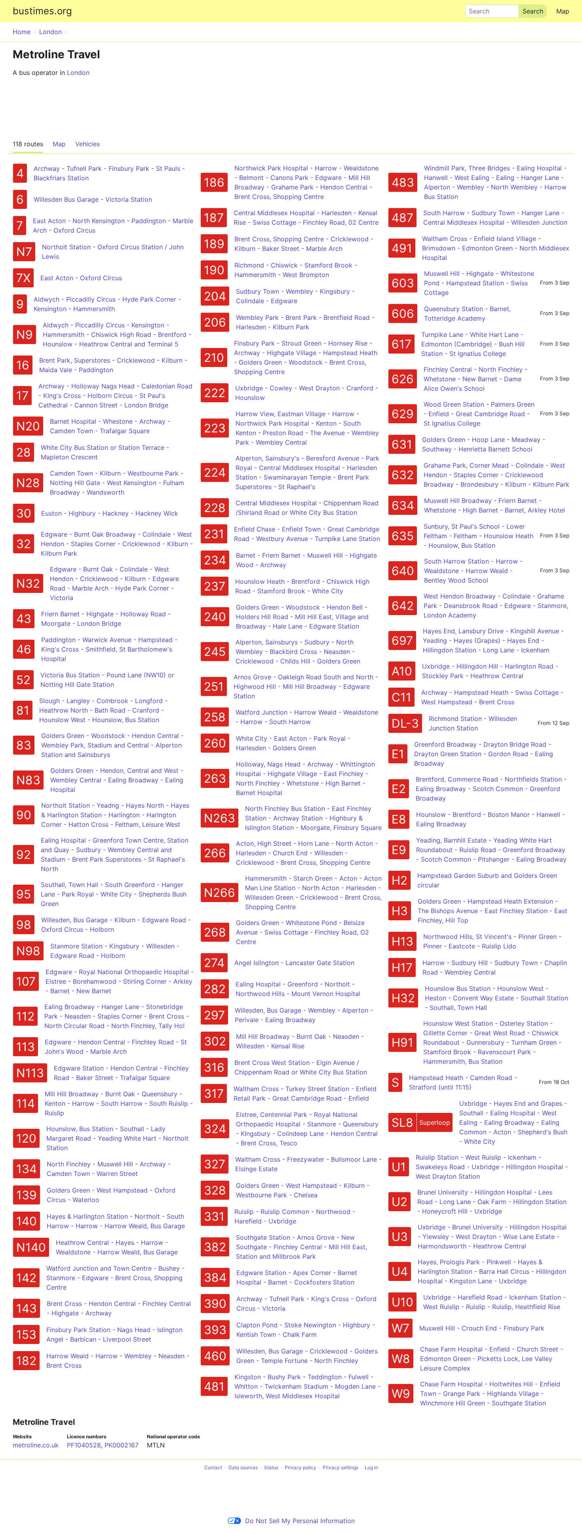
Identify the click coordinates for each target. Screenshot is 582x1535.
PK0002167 (122, 1445)
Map (562, 11)
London (78, 72)
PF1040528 (84, 1445)
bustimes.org (42, 11)
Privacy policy (300, 1468)
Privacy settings (340, 1468)
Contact (213, 1468)
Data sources (243, 1468)
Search (475, 9)
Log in (371, 1468)
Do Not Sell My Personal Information (300, 1521)
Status (271, 1468)
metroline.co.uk (36, 1445)
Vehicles (87, 144)
